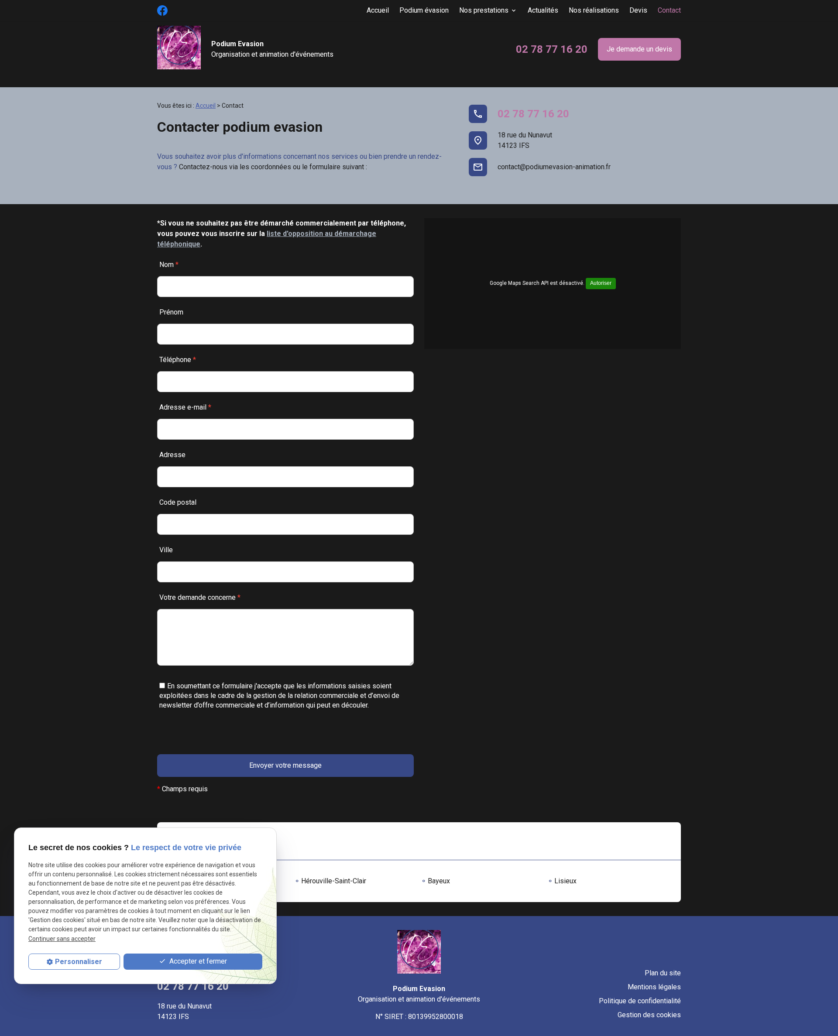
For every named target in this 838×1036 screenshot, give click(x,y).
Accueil (378, 10)
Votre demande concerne (199, 597)
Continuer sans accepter (62, 938)
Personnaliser (78, 961)
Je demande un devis (639, 49)
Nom (169, 264)
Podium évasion (424, 10)
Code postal (177, 502)
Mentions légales (654, 987)
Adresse (172, 455)
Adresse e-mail (185, 407)
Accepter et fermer (197, 961)
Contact (669, 10)
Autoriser (600, 283)
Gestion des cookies (649, 1015)
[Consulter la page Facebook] (162, 10)
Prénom (171, 312)
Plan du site (663, 973)
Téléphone (177, 360)
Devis (638, 10)
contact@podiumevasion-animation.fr (554, 167)
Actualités (543, 10)
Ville (166, 550)
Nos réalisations (594, 10)
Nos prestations (483, 10)
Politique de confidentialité (640, 1001)
